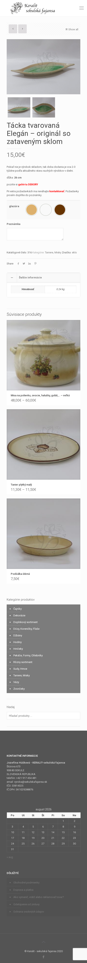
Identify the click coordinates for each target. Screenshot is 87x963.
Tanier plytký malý (21, 484)
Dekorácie (19, 615)
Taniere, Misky (53, 252)
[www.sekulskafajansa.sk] (43, 8)
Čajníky (17, 608)
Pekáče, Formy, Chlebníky (28, 655)
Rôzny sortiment (22, 662)
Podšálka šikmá (20, 573)
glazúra (14, 206)
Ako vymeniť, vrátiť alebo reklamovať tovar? (38, 897)
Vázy (16, 682)
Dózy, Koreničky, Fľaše (26, 628)
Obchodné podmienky (26, 882)
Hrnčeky (18, 648)
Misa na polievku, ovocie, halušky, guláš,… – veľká (40, 395)
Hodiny (17, 642)
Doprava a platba (23, 889)
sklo (74, 252)
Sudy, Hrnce (20, 668)
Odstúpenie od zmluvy (26, 904)
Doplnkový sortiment (25, 622)
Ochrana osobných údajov (28, 911)
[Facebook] (43, 957)
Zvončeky (19, 688)
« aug (10, 857)
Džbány (17, 635)
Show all (73, 29)
